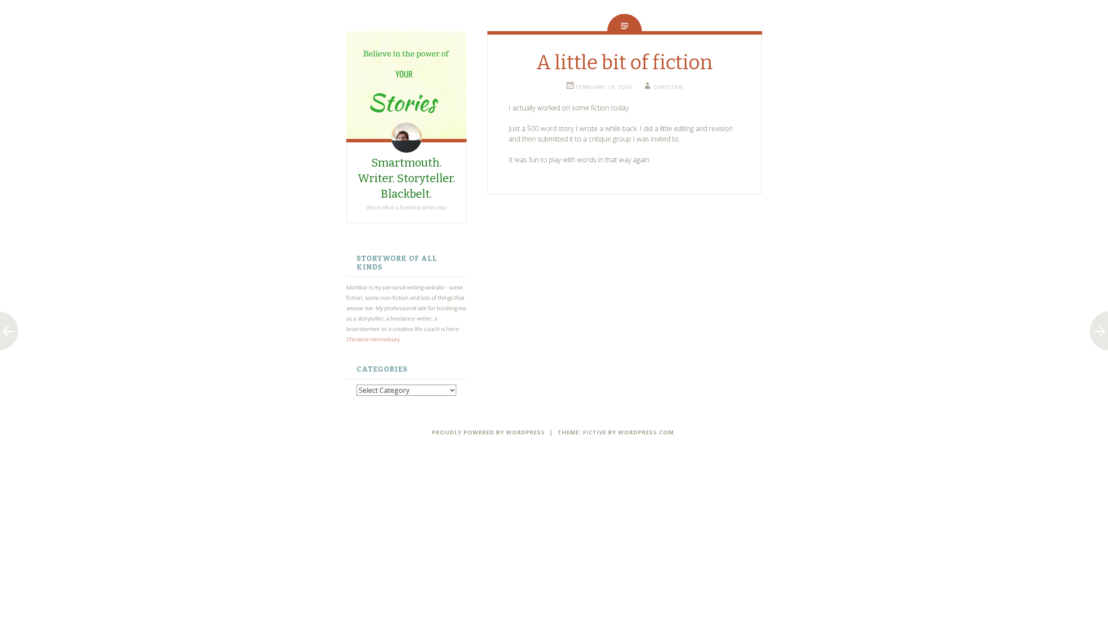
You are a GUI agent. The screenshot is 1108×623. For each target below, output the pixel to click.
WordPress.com (646, 432)
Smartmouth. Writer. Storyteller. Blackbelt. (406, 178)
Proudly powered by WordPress (488, 432)
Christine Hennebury (373, 339)
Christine (668, 87)
